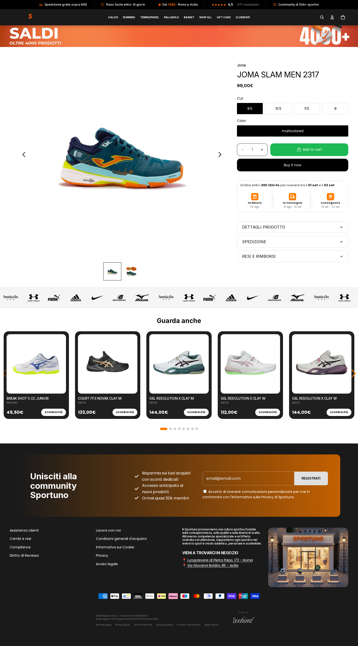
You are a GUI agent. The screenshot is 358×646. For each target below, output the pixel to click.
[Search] (322, 17)
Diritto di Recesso (24, 555)
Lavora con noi (108, 530)
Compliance (20, 547)
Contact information (189, 624)
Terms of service (143, 624)
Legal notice (211, 624)
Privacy (102, 555)
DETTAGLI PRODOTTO (263, 227)
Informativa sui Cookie (115, 547)
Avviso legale (107, 564)
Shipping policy (164, 624)
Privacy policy (122, 624)
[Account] (332, 17)
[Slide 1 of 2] (112, 271)
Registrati (310, 478)
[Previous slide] (22, 155)
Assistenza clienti (24, 530)
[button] (163, 429)
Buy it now (292, 165)
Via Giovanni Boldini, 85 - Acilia (212, 565)
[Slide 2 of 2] (131, 271)
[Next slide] (221, 155)
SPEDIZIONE (254, 241)
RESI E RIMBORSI (259, 256)
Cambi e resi (20, 538)
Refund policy (104, 624)
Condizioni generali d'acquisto (121, 538)
